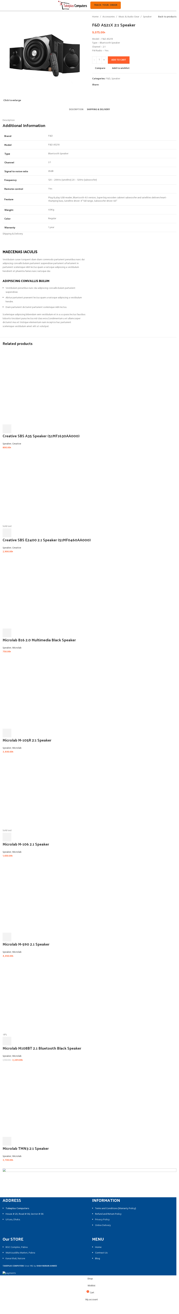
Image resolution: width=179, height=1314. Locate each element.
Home (95, 17)
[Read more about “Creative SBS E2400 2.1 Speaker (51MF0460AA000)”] (7, 532)
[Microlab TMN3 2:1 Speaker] (40, 1100)
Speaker (147, 17)
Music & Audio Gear (129, 17)
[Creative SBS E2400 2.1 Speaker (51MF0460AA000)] (40, 487)
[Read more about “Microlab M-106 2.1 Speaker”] (7, 837)
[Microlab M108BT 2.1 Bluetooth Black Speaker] (40, 996)
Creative (16, 444)
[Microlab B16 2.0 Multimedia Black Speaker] (40, 591)
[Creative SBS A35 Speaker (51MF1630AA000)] (40, 387)
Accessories (108, 17)
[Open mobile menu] (4, 5)
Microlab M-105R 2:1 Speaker (27, 739)
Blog (97, 1259)
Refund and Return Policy (108, 1214)
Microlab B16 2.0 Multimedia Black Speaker (39, 639)
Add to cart (118, 60)
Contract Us (101, 1253)
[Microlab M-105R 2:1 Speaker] (40, 691)
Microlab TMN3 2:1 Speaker (26, 1148)
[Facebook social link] (101, 84)
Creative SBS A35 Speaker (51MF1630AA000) (41, 435)
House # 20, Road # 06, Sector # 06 (24, 1214)
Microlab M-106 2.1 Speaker (26, 844)
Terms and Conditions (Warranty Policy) (115, 1209)
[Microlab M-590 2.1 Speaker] (40, 895)
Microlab (17, 648)
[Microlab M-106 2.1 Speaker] (40, 791)
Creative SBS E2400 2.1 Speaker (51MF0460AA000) (47, 539)
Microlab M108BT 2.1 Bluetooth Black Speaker (42, 1048)
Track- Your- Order (105, 5)
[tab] (76, 109)
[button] (7, 428)
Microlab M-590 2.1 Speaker (26, 944)
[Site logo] (72, 5)
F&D (108, 79)
